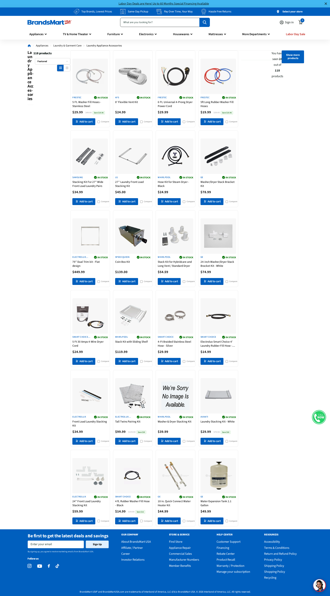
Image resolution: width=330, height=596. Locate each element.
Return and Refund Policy (280, 553)
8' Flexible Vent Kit (126, 102)
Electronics (146, 34)
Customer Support (228, 541)
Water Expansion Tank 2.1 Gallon (216, 503)
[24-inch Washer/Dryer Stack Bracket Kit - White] (218, 236)
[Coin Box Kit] (133, 236)
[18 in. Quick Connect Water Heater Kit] (175, 476)
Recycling (270, 577)
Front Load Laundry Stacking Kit (89, 424)
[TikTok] (57, 566)
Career (125, 553)
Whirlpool (164, 177)
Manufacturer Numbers (184, 559)
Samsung (77, 177)
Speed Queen (122, 257)
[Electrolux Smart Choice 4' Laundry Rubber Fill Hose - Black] (218, 316)
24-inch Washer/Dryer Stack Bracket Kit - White (217, 264)
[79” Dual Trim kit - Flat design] (90, 236)
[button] (319, 417)
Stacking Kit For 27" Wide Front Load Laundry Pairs (87, 184)
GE (202, 177)
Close (326, 3)
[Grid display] (60, 68)
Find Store (175, 541)
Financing (223, 548)
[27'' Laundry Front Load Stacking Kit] (133, 156)
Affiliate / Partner (132, 548)
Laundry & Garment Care (67, 46)
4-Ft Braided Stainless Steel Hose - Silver (174, 344)
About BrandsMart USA (136, 541)
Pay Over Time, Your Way (178, 12)
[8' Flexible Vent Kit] (133, 76)
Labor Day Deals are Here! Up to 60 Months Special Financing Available (164, 3)
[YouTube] (39, 566)
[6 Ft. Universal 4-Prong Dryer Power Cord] (175, 76)
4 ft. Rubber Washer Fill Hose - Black (132, 503)
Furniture (113, 34)
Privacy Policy (273, 559)
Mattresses (216, 34)
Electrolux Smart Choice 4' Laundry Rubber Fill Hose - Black (217, 344)
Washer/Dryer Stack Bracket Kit (218, 184)
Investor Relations (133, 559)
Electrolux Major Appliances (79, 257)
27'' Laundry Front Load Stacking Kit (129, 184)
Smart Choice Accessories (80, 337)
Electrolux (79, 416)
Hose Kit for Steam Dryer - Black (173, 184)
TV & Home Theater (75, 34)
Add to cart (86, 122)
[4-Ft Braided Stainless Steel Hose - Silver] (175, 316)
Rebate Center (226, 553)
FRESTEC (76, 97)
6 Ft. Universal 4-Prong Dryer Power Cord (175, 104)
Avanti (204, 416)
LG (116, 177)
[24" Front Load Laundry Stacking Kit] (90, 476)
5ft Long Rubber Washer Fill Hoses (217, 104)
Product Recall (226, 559)
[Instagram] (30, 566)
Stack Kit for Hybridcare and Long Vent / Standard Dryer (175, 264)
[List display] (67, 68)
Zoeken (204, 22)
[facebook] (49, 566)
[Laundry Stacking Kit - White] (218, 396)
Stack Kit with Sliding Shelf (131, 342)
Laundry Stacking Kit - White (218, 422)
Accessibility (272, 541)
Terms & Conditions (276, 548)
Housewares (181, 34)
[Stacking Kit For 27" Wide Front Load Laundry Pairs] (90, 156)
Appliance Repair (180, 548)
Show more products (293, 56)
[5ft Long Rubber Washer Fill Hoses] (218, 76)
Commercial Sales (180, 553)
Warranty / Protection (230, 566)
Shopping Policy (274, 571)
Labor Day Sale (295, 34)
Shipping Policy (274, 566)
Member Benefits (180, 566)
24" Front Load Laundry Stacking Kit (86, 503)
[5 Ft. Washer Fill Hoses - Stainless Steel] (90, 76)
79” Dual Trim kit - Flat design (86, 264)
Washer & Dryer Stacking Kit (174, 422)
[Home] (29, 46)
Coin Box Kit (122, 262)
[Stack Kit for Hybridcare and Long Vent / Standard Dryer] (175, 236)
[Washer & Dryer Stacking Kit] (175, 396)
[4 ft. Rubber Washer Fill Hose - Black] (133, 476)
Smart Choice (165, 337)
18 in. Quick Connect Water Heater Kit (174, 503)
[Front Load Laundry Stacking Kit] (90, 396)
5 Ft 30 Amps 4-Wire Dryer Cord (88, 344)
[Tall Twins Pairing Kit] (133, 396)
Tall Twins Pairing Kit (127, 422)
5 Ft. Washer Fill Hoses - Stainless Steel (86, 104)
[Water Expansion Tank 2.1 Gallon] (218, 476)
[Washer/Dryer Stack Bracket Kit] (218, 156)
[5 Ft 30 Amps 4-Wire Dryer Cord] (90, 316)
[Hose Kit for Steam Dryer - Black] (175, 156)
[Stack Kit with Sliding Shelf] (133, 316)
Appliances (36, 34)
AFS (117, 97)
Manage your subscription (233, 571)
